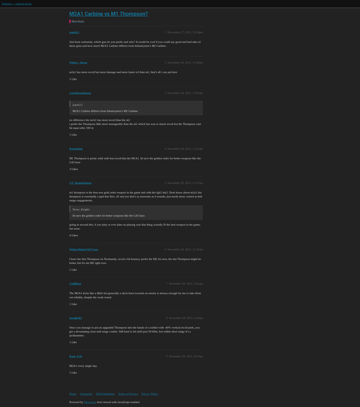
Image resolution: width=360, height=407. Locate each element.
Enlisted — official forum (17, 3)
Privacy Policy (150, 393)
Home (72, 393)
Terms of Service (128, 393)
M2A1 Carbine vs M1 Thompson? (108, 14)
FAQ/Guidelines (105, 393)
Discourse (90, 402)
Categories (86, 393)
